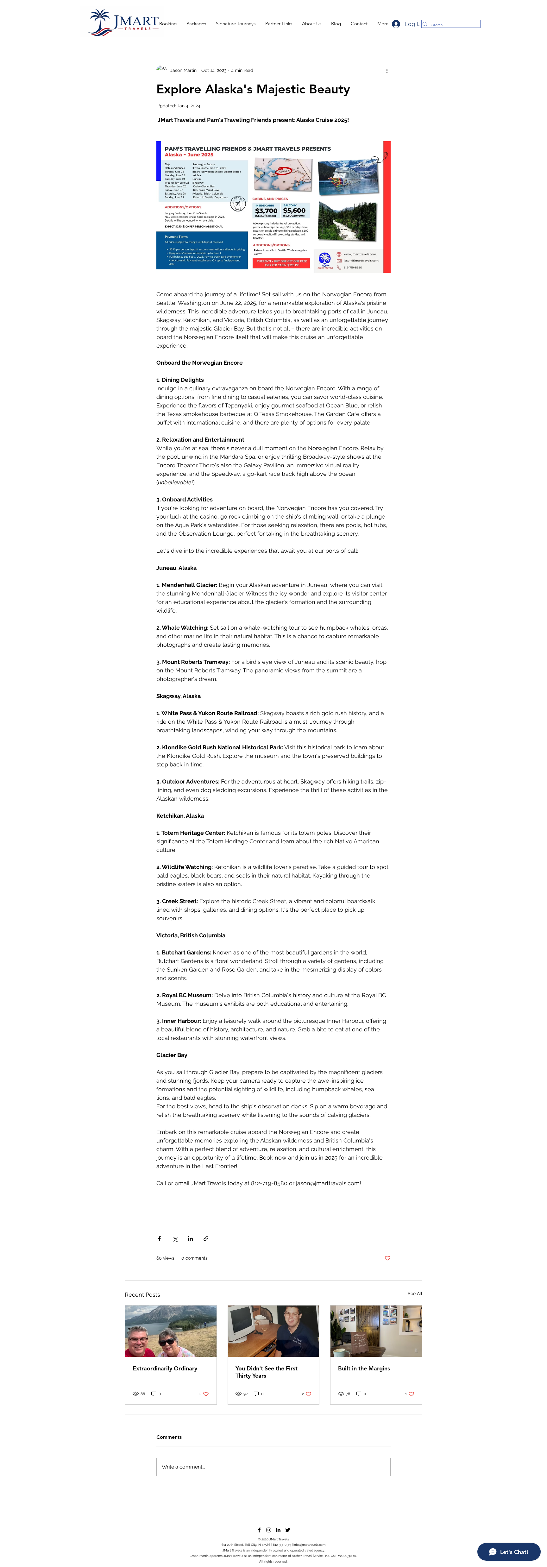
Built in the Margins (364, 1368)
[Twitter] (288, 1530)
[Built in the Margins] (376, 1331)
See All (415, 1293)
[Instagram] (269, 1530)
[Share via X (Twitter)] (175, 1239)
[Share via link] (206, 1239)
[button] (196, 23)
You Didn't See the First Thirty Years (267, 1372)
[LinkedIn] (278, 1530)
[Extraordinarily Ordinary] (171, 1331)
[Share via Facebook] (159, 1239)
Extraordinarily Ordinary (165, 1368)
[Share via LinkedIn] (190, 1239)
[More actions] (387, 70)
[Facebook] (259, 1530)
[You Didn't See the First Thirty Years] (273, 1331)
